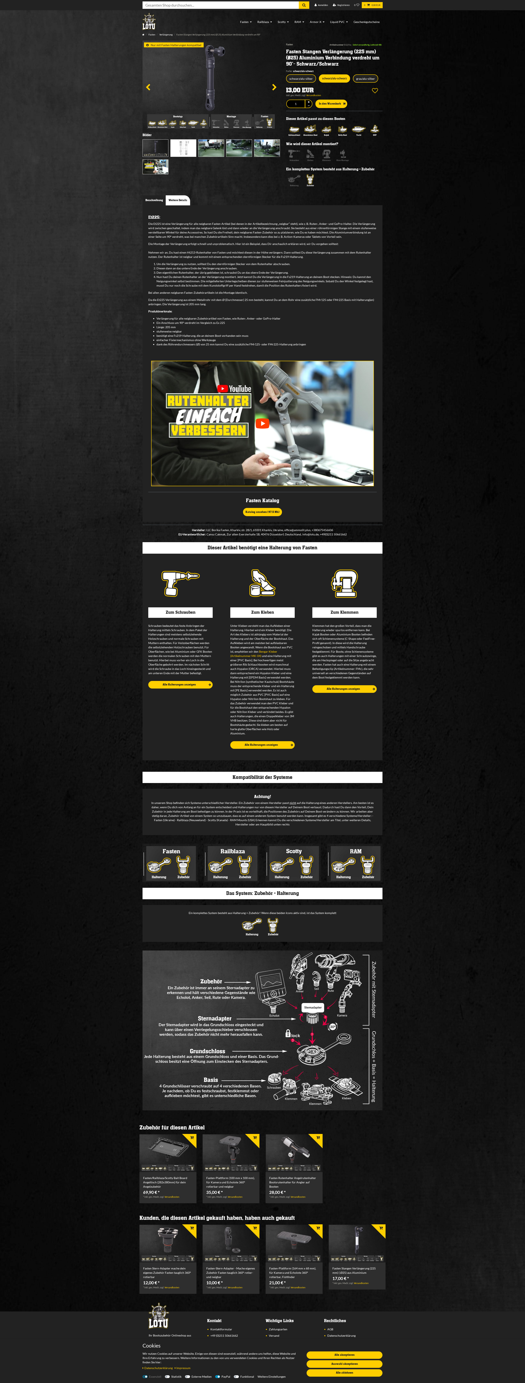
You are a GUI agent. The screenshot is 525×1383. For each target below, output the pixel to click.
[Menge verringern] (308, 106)
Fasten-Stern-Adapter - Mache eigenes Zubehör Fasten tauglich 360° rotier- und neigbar (230, 1273)
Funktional (247, 1376)
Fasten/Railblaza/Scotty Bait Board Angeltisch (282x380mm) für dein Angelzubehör (165, 1182)
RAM (297, 22)
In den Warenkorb (330, 103)
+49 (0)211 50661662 (224, 1335)
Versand (274, 1335)
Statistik (176, 1376)
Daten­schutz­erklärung (158, 1368)
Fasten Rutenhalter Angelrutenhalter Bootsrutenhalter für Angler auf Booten (292, 1182)
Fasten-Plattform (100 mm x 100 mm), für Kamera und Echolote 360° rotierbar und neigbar (230, 1182)
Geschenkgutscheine (367, 22)
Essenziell (155, 1376)
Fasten (244, 22)
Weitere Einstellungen (272, 1376)
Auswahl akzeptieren (344, 1364)
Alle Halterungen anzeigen (179, 684)
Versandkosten (313, 95)
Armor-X (315, 22)
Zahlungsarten (278, 1329)
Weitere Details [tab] (178, 200)
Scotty (282, 22)
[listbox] (167, 1153)
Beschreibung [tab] (154, 200)
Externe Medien (202, 1376)
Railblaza (263, 22)
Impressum (183, 1368)
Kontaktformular (221, 1329)
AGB (330, 1329)
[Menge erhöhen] (308, 102)
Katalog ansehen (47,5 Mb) (262, 512)
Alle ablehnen (344, 1372)
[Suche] (304, 5)
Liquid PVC (337, 22)
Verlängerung (166, 34)
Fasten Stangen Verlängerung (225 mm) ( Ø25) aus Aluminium (354, 1270)
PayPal (225, 1376)
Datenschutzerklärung (341, 1335)
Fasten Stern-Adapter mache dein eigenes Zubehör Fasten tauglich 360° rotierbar (167, 1273)
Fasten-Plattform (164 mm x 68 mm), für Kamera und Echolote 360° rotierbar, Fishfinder (292, 1273)
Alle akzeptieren (344, 1355)
